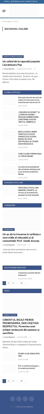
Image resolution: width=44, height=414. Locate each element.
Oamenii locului (10, 315)
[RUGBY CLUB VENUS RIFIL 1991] (9, 356)
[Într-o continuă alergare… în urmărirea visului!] (9, 369)
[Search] (41, 11)
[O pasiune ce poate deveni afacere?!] (9, 276)
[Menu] (4, 11)
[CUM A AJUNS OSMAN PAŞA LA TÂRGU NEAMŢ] (9, 157)
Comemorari (9, 229)
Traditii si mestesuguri (13, 56)
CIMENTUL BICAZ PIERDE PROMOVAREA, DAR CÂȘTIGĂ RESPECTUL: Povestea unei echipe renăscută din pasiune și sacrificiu (21, 326)
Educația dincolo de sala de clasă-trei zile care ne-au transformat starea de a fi (29, 100)
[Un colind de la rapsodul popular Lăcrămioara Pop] (22, 47)
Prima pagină (7, 21)
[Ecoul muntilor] (24, 11)
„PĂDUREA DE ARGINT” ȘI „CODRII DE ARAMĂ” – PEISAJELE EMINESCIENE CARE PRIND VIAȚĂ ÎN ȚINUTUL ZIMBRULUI (29, 117)
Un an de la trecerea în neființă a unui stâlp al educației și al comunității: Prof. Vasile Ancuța (22, 237)
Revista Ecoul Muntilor (25, 407)
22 (21, 283)
